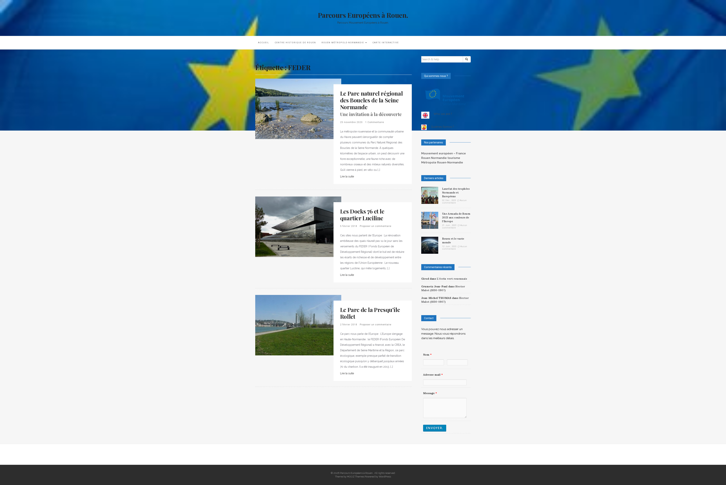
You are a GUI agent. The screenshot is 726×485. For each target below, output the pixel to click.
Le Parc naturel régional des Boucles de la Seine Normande (371, 103)
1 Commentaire (374, 122)
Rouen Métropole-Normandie (343, 42)
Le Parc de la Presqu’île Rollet (370, 313)
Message (430, 393)
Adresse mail (433, 374)
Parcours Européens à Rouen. (363, 14)
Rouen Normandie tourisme (440, 158)
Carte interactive (385, 42)
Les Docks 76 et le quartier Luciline (362, 214)
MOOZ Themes (355, 476)
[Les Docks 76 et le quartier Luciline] (298, 226)
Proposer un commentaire (375, 226)
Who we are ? (443, 114)
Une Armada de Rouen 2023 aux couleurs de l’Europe (456, 217)
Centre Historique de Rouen (295, 42)
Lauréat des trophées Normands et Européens (456, 192)
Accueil (263, 42)
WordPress (385, 476)
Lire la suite (347, 176)
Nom (427, 354)
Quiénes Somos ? (442, 126)
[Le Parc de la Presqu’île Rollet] (298, 324)
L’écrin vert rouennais (452, 278)
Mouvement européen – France (443, 153)
